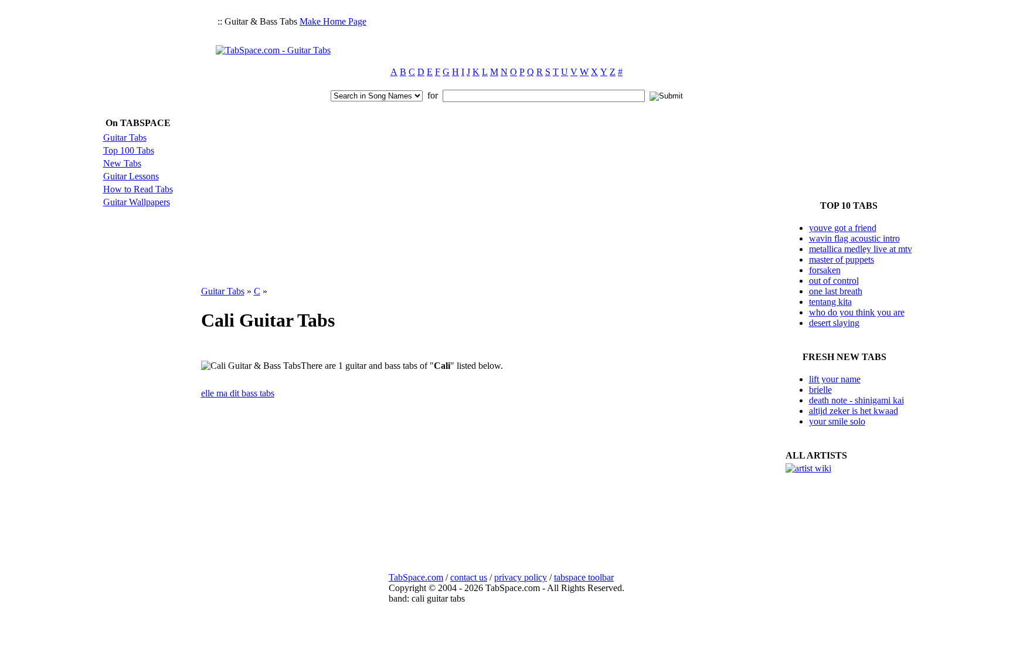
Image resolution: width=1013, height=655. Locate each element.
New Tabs (122, 163)
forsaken (825, 270)
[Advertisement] (583, 32)
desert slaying (834, 323)
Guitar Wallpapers (136, 202)
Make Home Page (333, 21)
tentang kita (830, 302)
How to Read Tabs (138, 189)
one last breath (835, 291)
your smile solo (837, 421)
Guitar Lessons (131, 176)
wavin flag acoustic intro (854, 238)
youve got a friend (842, 228)
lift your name (835, 379)
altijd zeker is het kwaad (853, 411)
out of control (834, 281)
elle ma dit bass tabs (237, 393)
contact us (468, 577)
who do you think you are (857, 312)
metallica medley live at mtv (860, 249)
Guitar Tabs (125, 137)
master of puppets (841, 259)
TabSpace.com (416, 577)
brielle (820, 390)
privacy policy (520, 577)
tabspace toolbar (584, 577)
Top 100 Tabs (128, 150)
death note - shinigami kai (856, 400)
